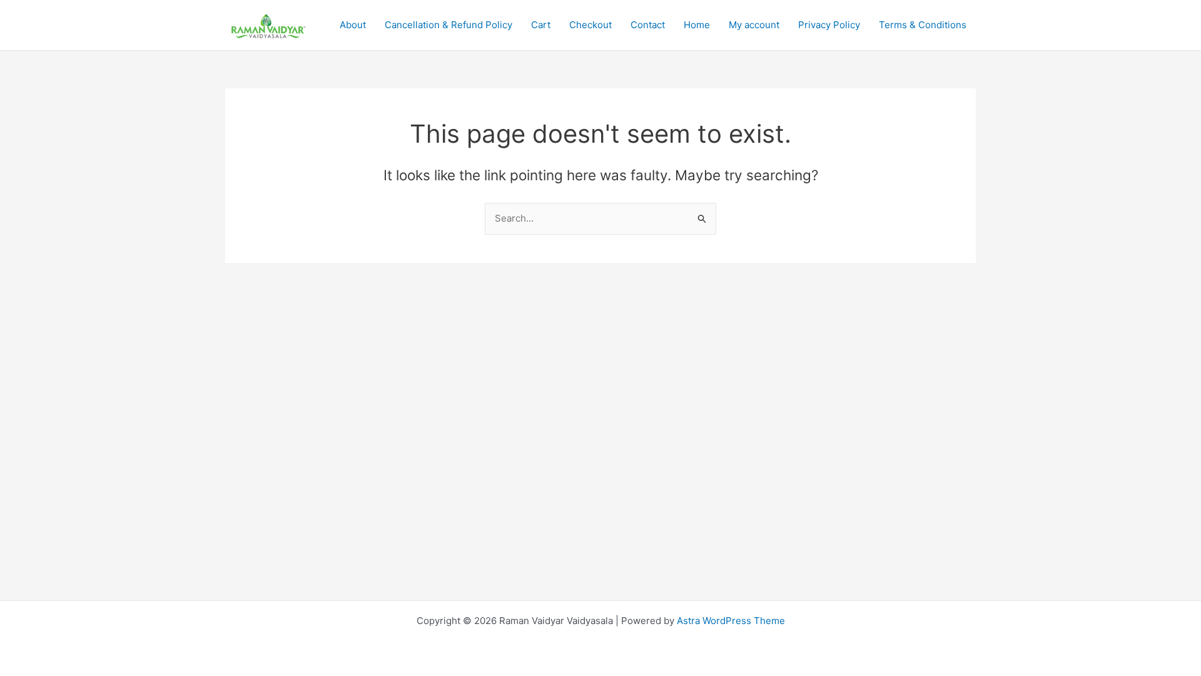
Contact (648, 25)
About (353, 25)
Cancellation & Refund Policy (448, 25)
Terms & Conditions (922, 25)
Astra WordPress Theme (731, 621)
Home (697, 25)
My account (754, 25)
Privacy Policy (829, 25)
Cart (540, 25)
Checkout (590, 25)
